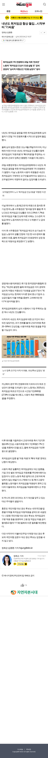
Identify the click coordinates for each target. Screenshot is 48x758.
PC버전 (28, 749)
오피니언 (38, 11)
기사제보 (20, 749)
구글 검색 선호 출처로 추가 (13, 40)
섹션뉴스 (24, 11)
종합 (8, 11)
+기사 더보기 (42, 556)
